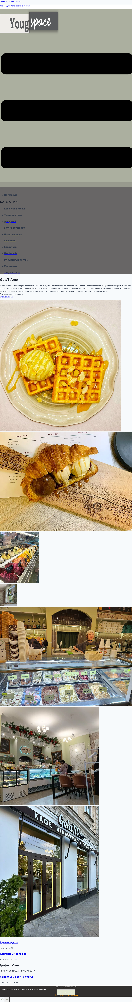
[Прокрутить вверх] (2, 1000)
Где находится (9, 942)
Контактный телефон (13, 953)
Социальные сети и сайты (16, 976)
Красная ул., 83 (6, 297)
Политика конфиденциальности (66, 995)
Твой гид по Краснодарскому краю (15, 6)
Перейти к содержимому (10, 1)
